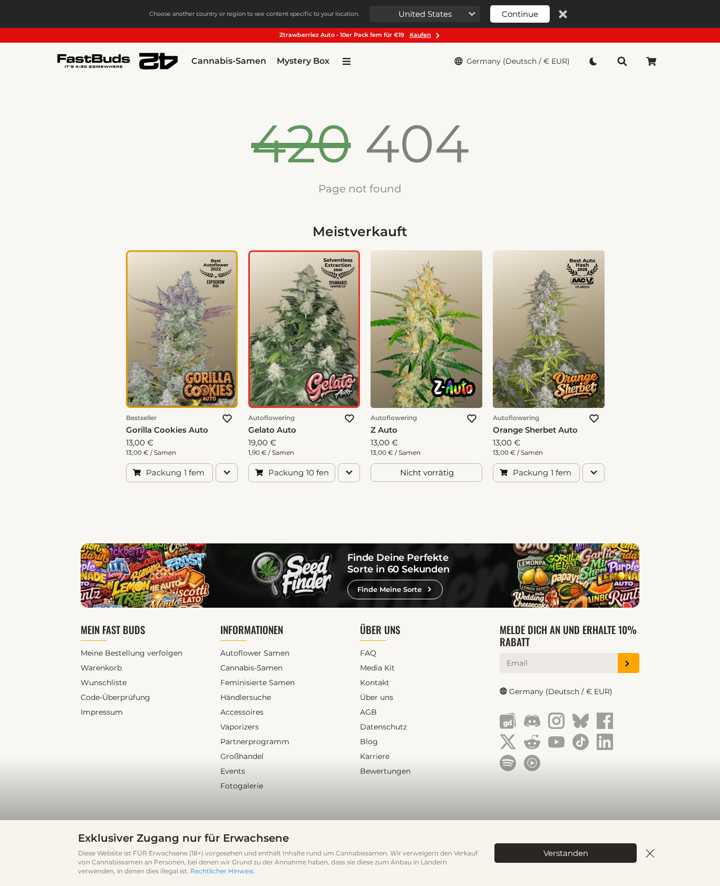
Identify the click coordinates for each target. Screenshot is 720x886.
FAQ (368, 653)
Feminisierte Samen (257, 682)
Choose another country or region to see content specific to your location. (254, 13)
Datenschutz (383, 727)
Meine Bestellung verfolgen (131, 653)
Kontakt (375, 682)
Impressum (102, 712)
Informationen (251, 630)
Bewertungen (385, 771)
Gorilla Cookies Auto (167, 430)
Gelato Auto (272, 430)
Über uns (380, 630)
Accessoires (242, 712)
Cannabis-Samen (228, 61)
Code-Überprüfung (115, 697)
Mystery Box (303, 61)
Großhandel (242, 756)
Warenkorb (101, 668)
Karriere (375, 756)
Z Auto (384, 430)
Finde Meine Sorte (389, 589)
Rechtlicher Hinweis (222, 871)
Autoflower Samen (254, 653)
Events (232, 771)
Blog (369, 741)
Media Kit (377, 668)
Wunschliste (104, 682)
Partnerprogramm (254, 741)
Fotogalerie (241, 786)
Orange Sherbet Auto (535, 430)
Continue (520, 14)
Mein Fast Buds (113, 630)
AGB (368, 712)
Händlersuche (245, 697)
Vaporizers (239, 727)
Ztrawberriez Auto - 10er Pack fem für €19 (355, 34)
